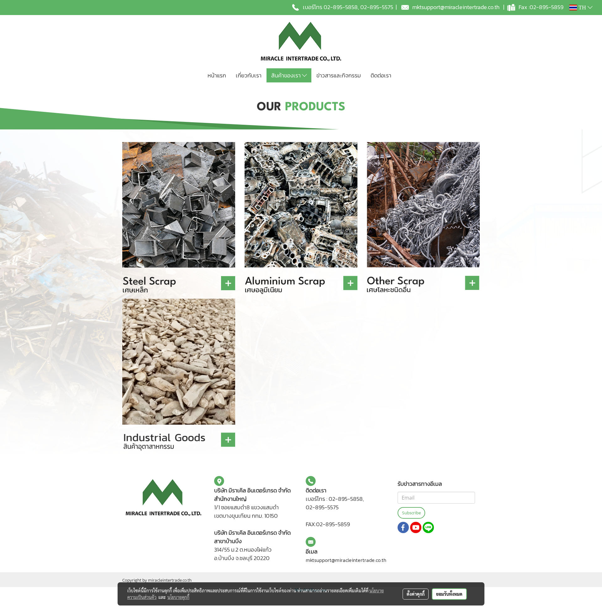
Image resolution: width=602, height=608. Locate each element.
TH (582, 7)
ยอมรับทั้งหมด (449, 594)
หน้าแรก (217, 75)
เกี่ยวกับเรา (248, 75)
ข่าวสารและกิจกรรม (338, 75)
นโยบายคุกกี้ (178, 597)
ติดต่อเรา (381, 75)
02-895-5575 (376, 7)
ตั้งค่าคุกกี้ (416, 594)
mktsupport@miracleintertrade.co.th (455, 7)
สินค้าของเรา (286, 75)
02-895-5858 (341, 7)
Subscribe (411, 513)
